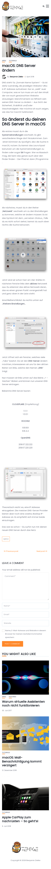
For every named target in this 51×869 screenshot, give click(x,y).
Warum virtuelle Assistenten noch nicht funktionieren (23, 704)
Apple (4, 60)
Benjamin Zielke (16, 76)
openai (6, 539)
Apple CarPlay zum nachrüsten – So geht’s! (20, 819)
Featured (12, 696)
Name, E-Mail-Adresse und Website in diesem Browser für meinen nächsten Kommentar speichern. (25, 633)
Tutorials (13, 60)
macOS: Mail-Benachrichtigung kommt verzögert (22, 761)
